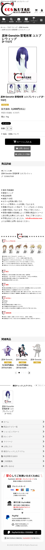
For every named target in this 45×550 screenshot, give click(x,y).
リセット (41, 385)
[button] (11, 20)
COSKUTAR (9, 176)
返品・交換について (11, 134)
